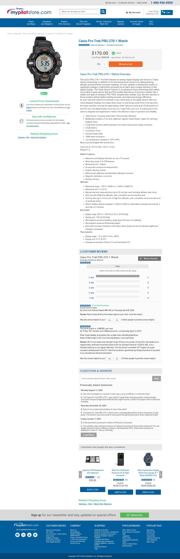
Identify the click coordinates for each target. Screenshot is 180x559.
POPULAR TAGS (154, 525)
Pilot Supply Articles (53, 542)
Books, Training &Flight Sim (103, 22)
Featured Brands (100, 547)
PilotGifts (151, 22)
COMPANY (75, 525)
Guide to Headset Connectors (105, 534)
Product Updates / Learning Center (104, 544)
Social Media (75, 532)
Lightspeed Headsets (130, 540)
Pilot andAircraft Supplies (83, 22)
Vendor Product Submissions (76, 534)
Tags (96, 549)
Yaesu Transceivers (129, 544)
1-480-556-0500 (162, 2)
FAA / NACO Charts (129, 530)
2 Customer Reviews (96, 45)
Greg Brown (151, 536)
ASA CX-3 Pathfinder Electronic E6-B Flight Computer (120, 472)
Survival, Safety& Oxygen (136, 22)
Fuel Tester (151, 534)
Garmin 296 (151, 532)
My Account (111, 3)
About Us (73, 530)
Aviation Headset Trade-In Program (103, 536)
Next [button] (160, 474)
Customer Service (126, 3)
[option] (93, 473)
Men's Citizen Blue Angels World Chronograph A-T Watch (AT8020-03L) (148, 472)
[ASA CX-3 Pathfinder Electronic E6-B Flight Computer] (120, 459)
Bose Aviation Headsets (131, 532)
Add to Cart (126, 64)
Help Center (142, 3)
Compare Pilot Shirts (101, 539)
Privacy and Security (77, 541)
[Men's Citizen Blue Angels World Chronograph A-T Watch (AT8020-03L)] (148, 459)
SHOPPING (99, 525)
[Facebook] (17, 535)
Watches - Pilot (20, 34)
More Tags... (151, 542)
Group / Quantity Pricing (78, 537)
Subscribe (136, 515)
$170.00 (100, 53)
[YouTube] (29, 535)
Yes (109, 320)
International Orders (53, 540)
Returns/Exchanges (53, 530)
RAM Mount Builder (101, 530)
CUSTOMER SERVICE (56, 525)
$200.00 (105, 57)
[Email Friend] (44, 94)
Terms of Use (75, 543)
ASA (123, 534)
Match (28, 108)
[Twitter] (35, 535)
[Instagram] (23, 535)
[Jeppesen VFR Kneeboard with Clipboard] (92, 459)
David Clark (126, 538)
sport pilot (150, 530)
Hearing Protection (153, 538)
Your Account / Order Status (56, 534)
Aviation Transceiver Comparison (106, 532)
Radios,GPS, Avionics (64, 22)
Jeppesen (126, 536)
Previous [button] (80, 474)
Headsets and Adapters (47, 22)
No (117, 320)
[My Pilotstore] (26, 525)
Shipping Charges (52, 538)
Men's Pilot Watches (36, 34)
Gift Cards (49, 532)
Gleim (124, 542)
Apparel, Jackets (120, 22)
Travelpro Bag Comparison (104, 541)
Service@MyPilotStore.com (26, 530)
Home (9, 34)
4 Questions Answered (114, 45)
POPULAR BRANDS (131, 525)
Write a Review (150, 258)
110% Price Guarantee (78, 539)
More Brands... (127, 546)
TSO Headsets (152, 540)
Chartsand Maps (31, 22)
